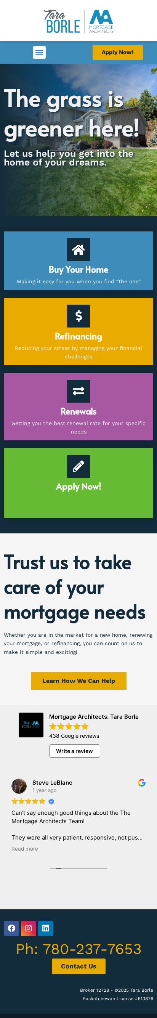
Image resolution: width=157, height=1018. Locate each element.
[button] (39, 52)
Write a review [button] (74, 751)
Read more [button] (24, 849)
